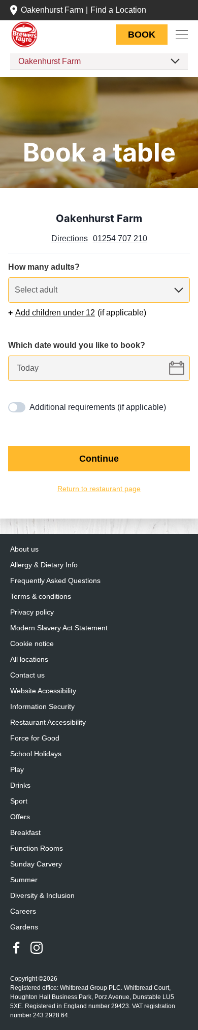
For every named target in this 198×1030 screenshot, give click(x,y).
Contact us (27, 675)
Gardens (23, 927)
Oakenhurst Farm (53, 10)
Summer (24, 880)
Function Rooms (37, 848)
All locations (29, 659)
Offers (20, 817)
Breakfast (25, 833)
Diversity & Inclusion (43, 895)
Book (141, 34)
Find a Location (123, 10)
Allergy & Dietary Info (44, 565)
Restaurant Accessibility (48, 722)
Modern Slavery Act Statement (59, 628)
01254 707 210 (121, 239)
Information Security (43, 707)
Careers (23, 911)
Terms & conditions (41, 596)
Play (17, 770)
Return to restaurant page (99, 489)
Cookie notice (32, 644)
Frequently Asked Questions (56, 581)
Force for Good (35, 738)
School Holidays (36, 754)
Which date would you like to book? (77, 345)
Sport (19, 801)
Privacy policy (32, 612)
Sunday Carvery (35, 864)
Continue (99, 458)
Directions (69, 239)
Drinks (20, 785)
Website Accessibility (44, 691)
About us (25, 549)
